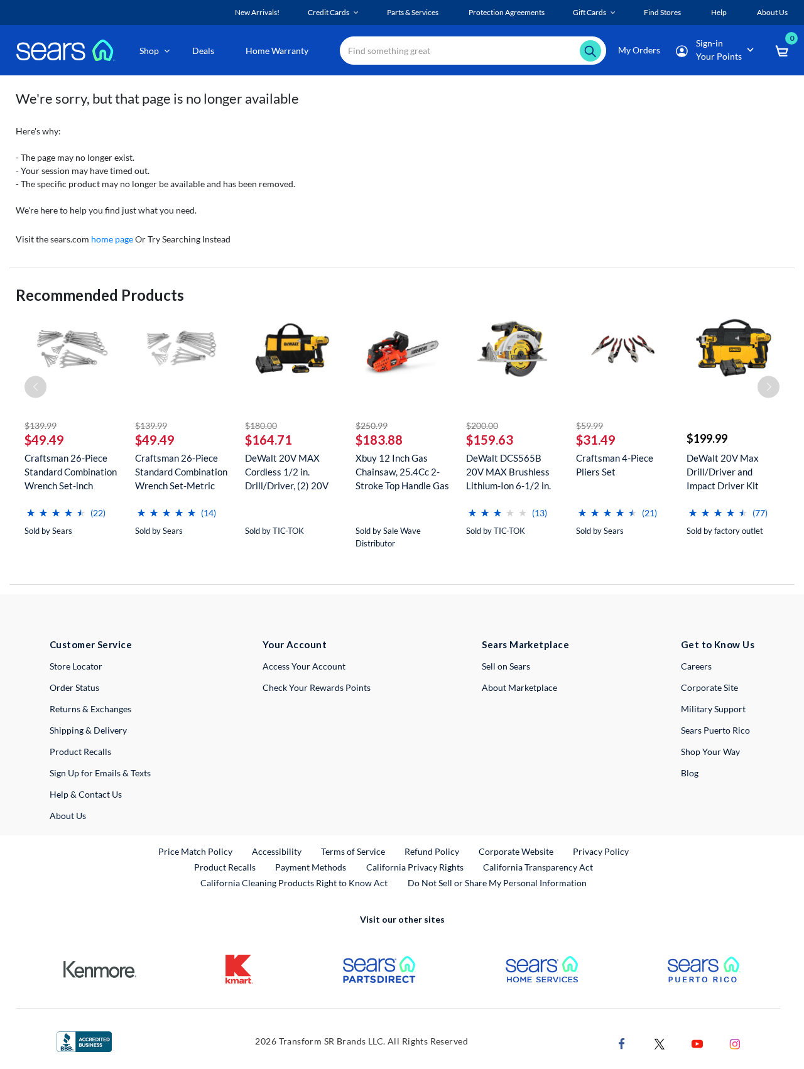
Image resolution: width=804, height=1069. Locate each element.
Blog (689, 773)
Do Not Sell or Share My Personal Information (497, 882)
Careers (696, 666)
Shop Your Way (710, 751)
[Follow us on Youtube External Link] (697, 1043)
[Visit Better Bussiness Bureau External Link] (84, 1040)
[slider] (55, 508)
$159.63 (489, 439)
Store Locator (76, 666)
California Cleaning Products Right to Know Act (294, 882)
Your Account (295, 644)
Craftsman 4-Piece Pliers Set (614, 464)
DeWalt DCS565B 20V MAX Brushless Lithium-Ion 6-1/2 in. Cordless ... (508, 472)
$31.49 (596, 439)
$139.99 (40, 425)
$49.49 (44, 439)
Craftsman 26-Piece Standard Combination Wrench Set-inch (70, 471)
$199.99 (707, 438)
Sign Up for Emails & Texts (100, 773)
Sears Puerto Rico (715, 730)
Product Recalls (80, 751)
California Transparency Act (538, 867)
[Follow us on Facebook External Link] (621, 1043)
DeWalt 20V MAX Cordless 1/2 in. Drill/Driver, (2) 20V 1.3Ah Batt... (287, 472)
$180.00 (261, 425)
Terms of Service (353, 851)
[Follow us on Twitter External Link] (659, 1043)
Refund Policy (432, 851)
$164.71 (268, 439)
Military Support (713, 708)
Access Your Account (304, 666)
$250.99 (372, 425)
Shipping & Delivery (88, 730)
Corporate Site (709, 687)
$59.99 (589, 425)
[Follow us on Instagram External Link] (734, 1043)
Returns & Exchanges (90, 708)
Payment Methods (310, 867)
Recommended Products (100, 295)
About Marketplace (519, 687)
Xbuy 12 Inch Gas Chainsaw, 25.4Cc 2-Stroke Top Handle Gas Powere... (402, 472)
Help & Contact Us (86, 794)
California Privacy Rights (415, 867)
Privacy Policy (601, 851)
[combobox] (473, 50)
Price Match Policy (195, 851)
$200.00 (482, 425)
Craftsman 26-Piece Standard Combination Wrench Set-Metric (181, 471)
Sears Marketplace (525, 644)
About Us (68, 815)
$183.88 (379, 439)
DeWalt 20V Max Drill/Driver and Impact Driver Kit (723, 471)
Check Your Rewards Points (317, 687)
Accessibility (277, 851)
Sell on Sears (506, 666)
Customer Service (91, 644)
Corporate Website (517, 851)
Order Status (74, 687)
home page (112, 239)
